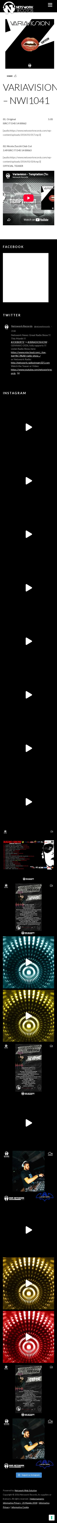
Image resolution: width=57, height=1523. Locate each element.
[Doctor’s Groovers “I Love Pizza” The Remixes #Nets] (28, 588)
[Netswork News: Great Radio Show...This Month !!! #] (28, 1176)
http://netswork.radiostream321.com (30, 362)
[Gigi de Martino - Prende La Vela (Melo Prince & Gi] (28, 481)
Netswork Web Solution (26, 1490)
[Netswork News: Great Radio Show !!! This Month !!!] (28, 855)
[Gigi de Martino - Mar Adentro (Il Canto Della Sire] (28, 748)
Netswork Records (22, 326)
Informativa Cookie (20, 1507)
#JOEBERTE (17, 341)
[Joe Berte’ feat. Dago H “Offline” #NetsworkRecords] (28, 427)
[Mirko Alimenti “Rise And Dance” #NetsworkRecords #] (28, 962)
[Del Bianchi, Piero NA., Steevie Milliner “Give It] (28, 1230)
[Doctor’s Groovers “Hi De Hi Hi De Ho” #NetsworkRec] (28, 1283)
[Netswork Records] (18, 12)
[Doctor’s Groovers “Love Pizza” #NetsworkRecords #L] (28, 695)
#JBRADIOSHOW (37, 341)
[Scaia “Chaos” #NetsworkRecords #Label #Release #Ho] (28, 1016)
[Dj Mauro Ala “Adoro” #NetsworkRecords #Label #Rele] (28, 1337)
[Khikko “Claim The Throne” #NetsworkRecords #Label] (28, 802)
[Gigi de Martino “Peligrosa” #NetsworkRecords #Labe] (28, 1123)
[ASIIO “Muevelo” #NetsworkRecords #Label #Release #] (28, 641)
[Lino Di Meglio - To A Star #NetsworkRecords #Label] (28, 534)
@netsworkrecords (42, 326)
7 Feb (13, 331)
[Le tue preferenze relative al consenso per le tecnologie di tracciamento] (52, 1518)
